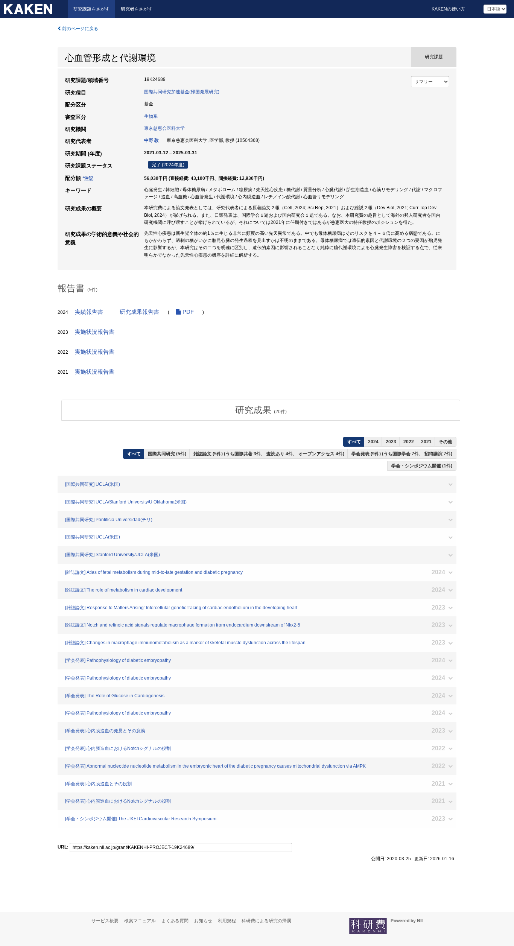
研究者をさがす (136, 9)
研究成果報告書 (139, 312)
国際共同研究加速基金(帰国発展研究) (181, 91)
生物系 (151, 116)
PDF (187, 312)
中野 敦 (151, 140)
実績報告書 (89, 312)
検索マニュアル (140, 920)
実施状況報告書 (94, 332)
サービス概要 (105, 920)
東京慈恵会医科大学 (164, 128)
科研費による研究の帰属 (266, 920)
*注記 (87, 178)
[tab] (260, 410)
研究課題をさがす (91, 9)
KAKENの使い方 (448, 9)
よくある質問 (175, 920)
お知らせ (203, 920)
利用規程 (227, 920)
